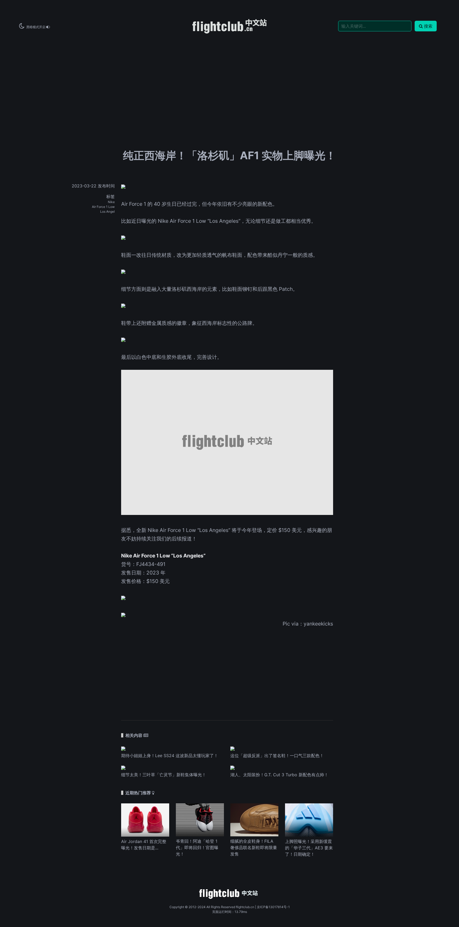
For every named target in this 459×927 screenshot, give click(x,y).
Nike (111, 202)
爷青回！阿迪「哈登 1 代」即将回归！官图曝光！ (197, 847)
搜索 (428, 26)
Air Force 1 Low (103, 207)
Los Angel (107, 211)
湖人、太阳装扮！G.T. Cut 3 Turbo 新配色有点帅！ (279, 774)
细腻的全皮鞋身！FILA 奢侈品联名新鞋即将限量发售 (253, 847)
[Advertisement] (229, 75)
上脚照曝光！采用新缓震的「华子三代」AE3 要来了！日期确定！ (309, 848)
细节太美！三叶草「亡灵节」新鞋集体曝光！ (163, 774)
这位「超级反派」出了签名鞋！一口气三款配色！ (277, 755)
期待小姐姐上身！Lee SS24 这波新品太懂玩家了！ (169, 755)
